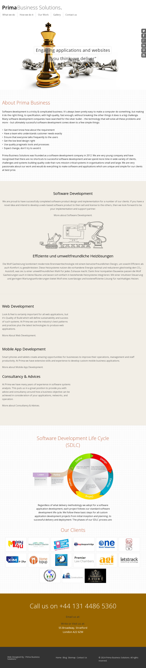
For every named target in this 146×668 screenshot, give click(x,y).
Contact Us (82, 657)
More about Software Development (73, 215)
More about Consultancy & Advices (20, 405)
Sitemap (72, 657)
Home (58, 657)
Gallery (57, 14)
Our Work (43, 14)
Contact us (71, 14)
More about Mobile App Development (22, 367)
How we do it (26, 14)
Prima (31, 7)
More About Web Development (19, 335)
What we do (8, 14)
